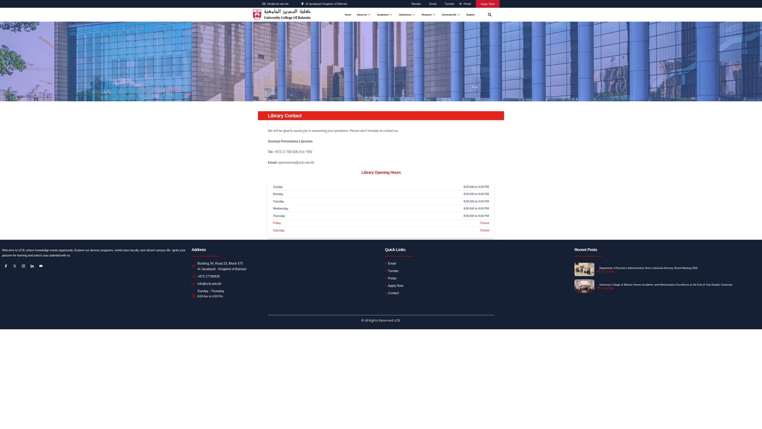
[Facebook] (6, 266)
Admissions (405, 15)
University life (449, 15)
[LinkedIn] (32, 266)
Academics (383, 15)
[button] (489, 15)
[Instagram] (23, 266)
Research (427, 15)
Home (348, 15)
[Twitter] (15, 266)
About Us (362, 15)
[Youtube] (41, 266)
